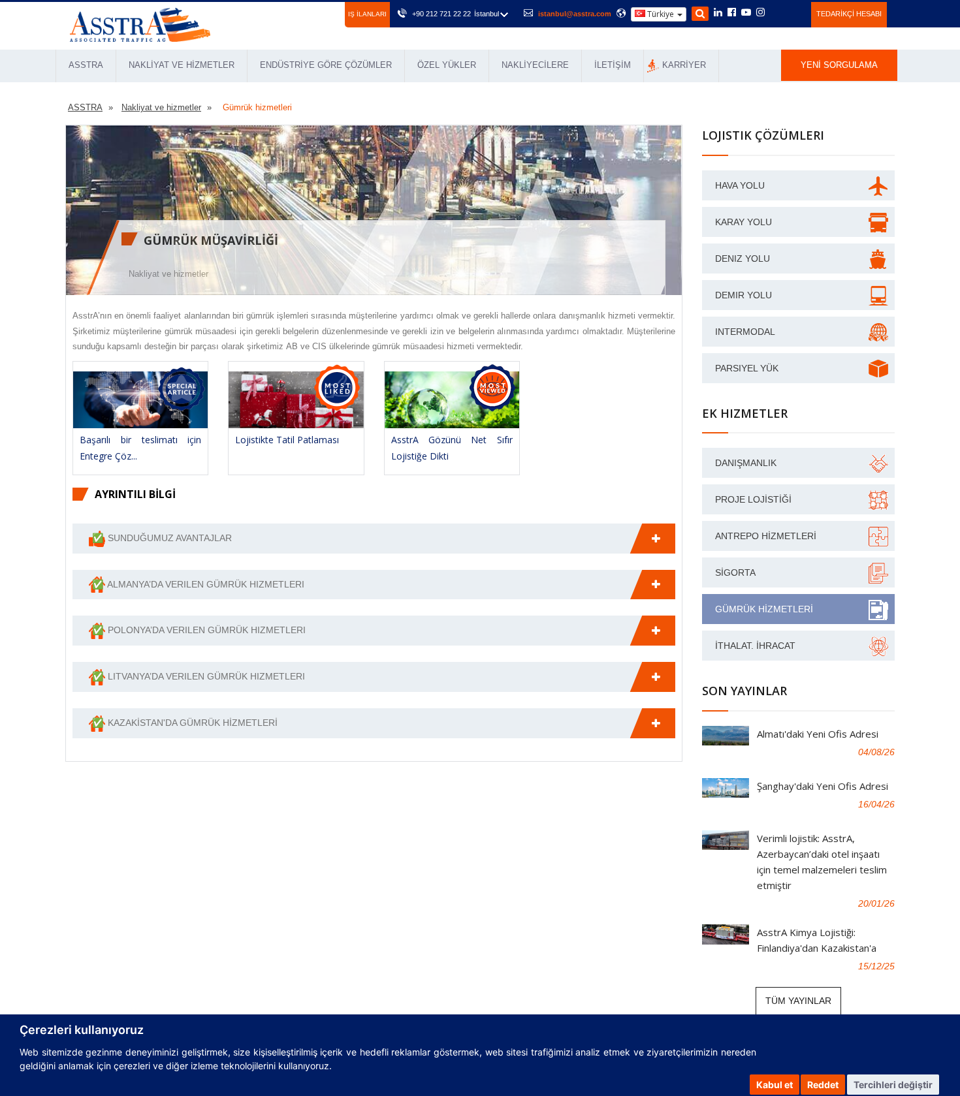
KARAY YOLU (743, 222)
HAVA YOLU (740, 185)
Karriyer (684, 65)
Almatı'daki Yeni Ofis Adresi (817, 733)
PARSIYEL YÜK (746, 368)
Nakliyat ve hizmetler (181, 65)
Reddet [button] (823, 1084)
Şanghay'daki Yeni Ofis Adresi (822, 785)
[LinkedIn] (718, 13)
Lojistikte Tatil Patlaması (287, 439)
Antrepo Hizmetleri (765, 536)
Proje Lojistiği (753, 499)
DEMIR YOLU (743, 295)
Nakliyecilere (535, 65)
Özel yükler (446, 65)
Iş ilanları (367, 14)
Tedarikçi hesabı (849, 14)
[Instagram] (760, 13)
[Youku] (794, 12)
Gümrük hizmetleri (764, 609)
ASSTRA (86, 65)
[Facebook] (732, 13)
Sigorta (735, 572)
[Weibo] (776, 12)
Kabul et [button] (774, 1084)
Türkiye (660, 14)
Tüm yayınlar (798, 1000)
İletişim (612, 65)
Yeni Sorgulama (839, 65)
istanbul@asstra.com (574, 14)
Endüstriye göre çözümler (326, 65)
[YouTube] (746, 13)
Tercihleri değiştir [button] (893, 1084)
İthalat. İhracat (755, 645)
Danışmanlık (745, 463)
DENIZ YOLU (742, 258)
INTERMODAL (745, 331)
